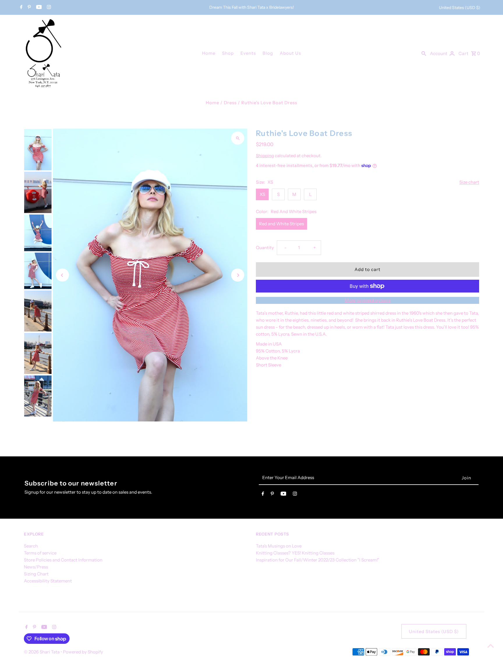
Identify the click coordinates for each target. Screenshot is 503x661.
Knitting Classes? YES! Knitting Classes (295, 553)
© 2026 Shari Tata (42, 652)
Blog (268, 53)
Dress (230, 102)
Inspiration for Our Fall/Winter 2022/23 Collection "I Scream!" (317, 560)
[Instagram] (48, 7)
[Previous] (62, 275)
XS (262, 194)
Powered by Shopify (83, 652)
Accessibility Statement (48, 581)
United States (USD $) (459, 7)
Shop (228, 53)
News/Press (36, 567)
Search (31, 546)
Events (248, 53)
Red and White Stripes (281, 223)
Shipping (265, 155)
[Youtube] (38, 7)
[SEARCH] (424, 53)
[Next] (237, 275)
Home (208, 53)
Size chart (469, 182)
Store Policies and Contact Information (63, 560)
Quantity (265, 247)
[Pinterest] (28, 7)
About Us (290, 53)
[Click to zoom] (237, 138)
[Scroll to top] (490, 645)
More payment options (368, 300)
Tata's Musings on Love (279, 546)
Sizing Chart (36, 574)
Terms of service (40, 553)
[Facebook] (20, 7)
